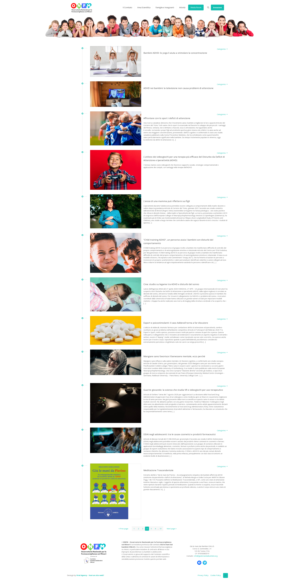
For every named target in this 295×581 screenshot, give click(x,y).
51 (161, 528)
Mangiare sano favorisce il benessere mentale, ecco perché (174, 356)
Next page (171, 528)
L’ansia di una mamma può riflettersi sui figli (166, 201)
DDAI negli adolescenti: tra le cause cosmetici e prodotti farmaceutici (179, 434)
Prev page (124, 528)
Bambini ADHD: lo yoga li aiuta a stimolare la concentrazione (175, 52)
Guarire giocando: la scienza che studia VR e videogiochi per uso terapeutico (183, 389)
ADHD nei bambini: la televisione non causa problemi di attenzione (178, 88)
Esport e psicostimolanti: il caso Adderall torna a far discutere (175, 322)
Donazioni (217, 7)
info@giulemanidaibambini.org (206, 556)
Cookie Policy (215, 575)
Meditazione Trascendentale (158, 470)
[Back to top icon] (225, 575)
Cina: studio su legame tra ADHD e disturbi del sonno (171, 284)
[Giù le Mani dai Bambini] (81, 7)
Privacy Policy (203, 575)
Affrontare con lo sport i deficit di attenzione (166, 118)
